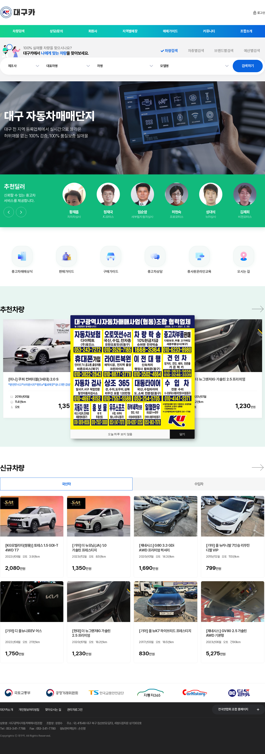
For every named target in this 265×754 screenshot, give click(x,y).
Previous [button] (9, 212)
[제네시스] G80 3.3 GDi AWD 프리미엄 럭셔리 (156, 547)
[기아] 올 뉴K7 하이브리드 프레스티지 (165, 631)
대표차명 (52, 66)
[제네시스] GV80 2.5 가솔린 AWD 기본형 (226, 633)
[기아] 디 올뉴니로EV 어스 (23, 631)
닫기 (182, 434)
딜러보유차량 (74, 211)
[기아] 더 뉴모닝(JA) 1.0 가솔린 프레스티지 (89, 547)
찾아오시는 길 (53, 710)
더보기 (258, 309)
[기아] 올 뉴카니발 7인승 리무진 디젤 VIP (228, 547)
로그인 (261, 13)
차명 (100, 66)
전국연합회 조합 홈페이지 (233, 709)
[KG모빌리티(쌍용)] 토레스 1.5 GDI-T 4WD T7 (31, 547)
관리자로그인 (75, 710)
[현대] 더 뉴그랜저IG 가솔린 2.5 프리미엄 (215, 379)
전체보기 (258, 467)
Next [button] (21, 212)
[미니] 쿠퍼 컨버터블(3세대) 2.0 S (33, 379)
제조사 (12, 66)
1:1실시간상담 (74, 199)
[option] (74, 201)
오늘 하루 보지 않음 (120, 434)
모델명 (164, 66)
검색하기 (248, 66)
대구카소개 (6, 710)
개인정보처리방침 (29, 710)
